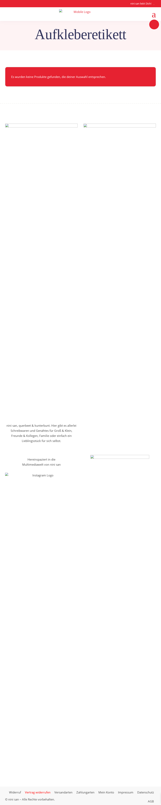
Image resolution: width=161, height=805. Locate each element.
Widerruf (15, 792)
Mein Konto (106, 792)
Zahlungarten (85, 792)
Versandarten (63, 792)
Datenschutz (145, 792)
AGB (151, 801)
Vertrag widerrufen (37, 792)
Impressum (125, 792)
